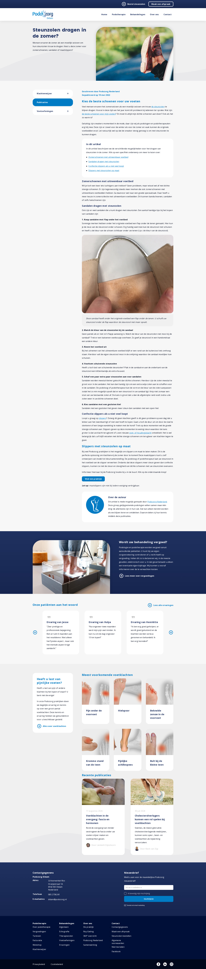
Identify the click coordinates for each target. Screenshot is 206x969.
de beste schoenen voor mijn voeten (99, 114)
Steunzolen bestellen (121, 936)
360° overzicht (90, 936)
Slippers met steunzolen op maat (103, 170)
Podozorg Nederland (157, 501)
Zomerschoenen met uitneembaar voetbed (108, 157)
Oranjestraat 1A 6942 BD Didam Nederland (55, 887)
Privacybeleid (39, 964)
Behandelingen (137, 14)
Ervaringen (64, 945)
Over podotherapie (41, 927)
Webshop (37, 945)
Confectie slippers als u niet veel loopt (106, 166)
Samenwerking (90, 945)
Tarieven (37, 936)
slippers (102, 418)
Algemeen (64, 927)
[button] (70, 93)
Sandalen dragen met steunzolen (103, 161)
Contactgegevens (120, 927)
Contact (168, 14)
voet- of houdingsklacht (140, 432)
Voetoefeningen (45, 111)
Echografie (64, 931)
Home (104, 14)
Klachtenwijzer (44, 93)
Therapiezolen (66, 936)
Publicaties (42, 102)
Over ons (154, 14)
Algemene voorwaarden (118, 942)
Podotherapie (119, 14)
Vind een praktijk (93, 479)
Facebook (116, 951)
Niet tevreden (118, 947)
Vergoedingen (39, 931)
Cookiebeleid (57, 964)
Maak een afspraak (160, 4)
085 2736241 (54, 894)
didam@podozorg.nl (57, 899)
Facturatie (37, 940)
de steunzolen (158, 106)
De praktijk (88, 927)
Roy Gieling (88, 931)
